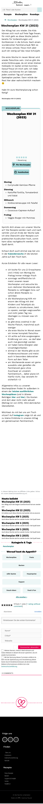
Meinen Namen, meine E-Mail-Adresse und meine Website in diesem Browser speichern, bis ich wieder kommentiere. (19, 653)
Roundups (34, 14)
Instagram (19, 415)
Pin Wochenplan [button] (23, 165)
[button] (3, 4)
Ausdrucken (23, 172)
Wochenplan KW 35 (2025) (16, 501)
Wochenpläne (21, 14)
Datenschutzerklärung (9, 666)
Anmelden (38, 612)
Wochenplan (12, 20)
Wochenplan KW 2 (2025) (15, 535)
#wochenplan (8, 546)
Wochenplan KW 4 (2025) (15, 523)
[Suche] (39, 9)
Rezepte (8, 14)
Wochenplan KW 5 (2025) (15, 516)
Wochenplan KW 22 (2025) (16, 510)
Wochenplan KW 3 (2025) (15, 529)
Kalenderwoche (16, 254)
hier (14, 397)
